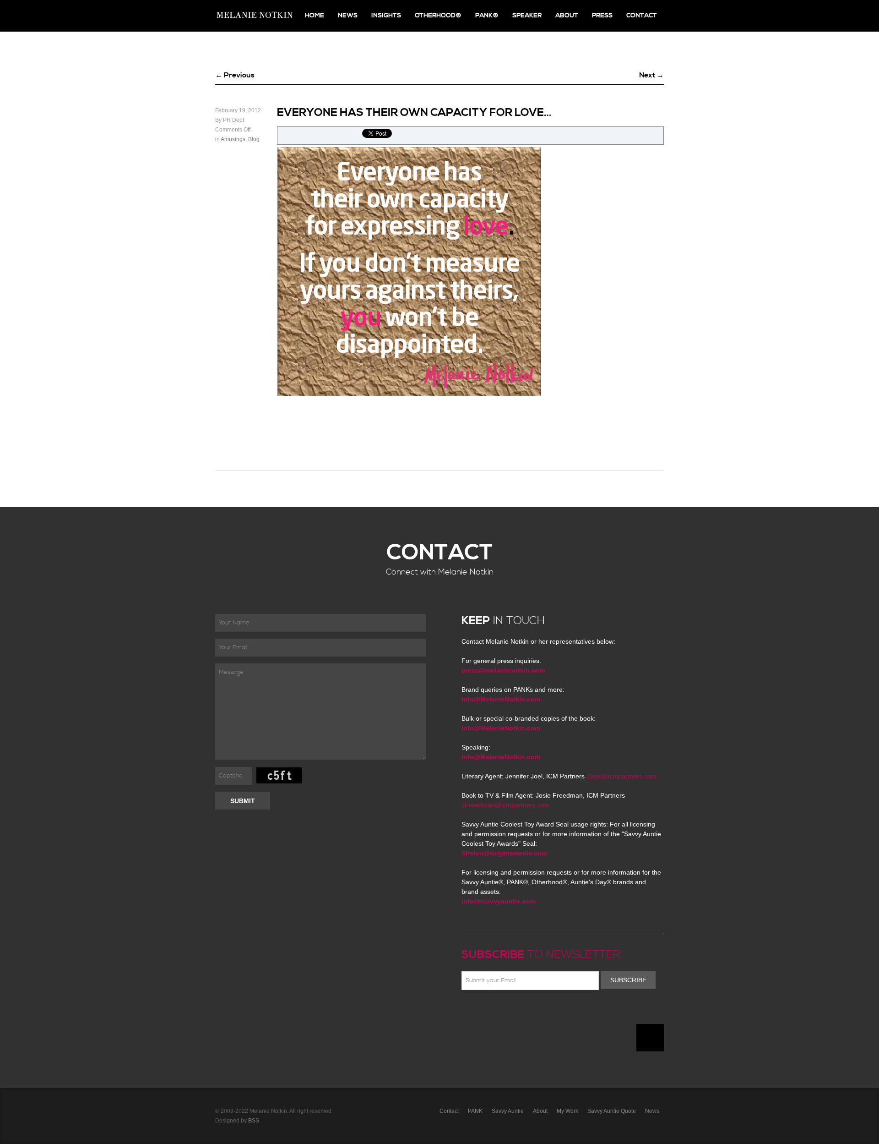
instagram (546, 1011)
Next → (651, 75)
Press (602, 15)
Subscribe (628, 980)
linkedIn (533, 1011)
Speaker (527, 15)
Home (314, 15)
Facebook (480, 1011)
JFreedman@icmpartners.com (505, 805)
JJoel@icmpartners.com (621, 776)
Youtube (520, 1011)
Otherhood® (438, 15)
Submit (242, 801)
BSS (253, 1120)
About (566, 15)
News (348, 15)
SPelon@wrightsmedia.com (504, 853)
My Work (567, 1111)
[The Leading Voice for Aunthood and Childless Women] (254, 16)
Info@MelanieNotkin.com (500, 699)
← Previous (235, 75)
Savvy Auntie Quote (611, 1111)
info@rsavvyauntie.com (498, 901)
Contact (641, 15)
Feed (559, 1011)
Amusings (233, 139)
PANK (475, 1111)
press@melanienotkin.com (503, 670)
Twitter (493, 1011)
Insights (386, 15)
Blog (254, 139)
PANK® (487, 15)
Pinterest (506, 1011)
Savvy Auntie (508, 1111)
